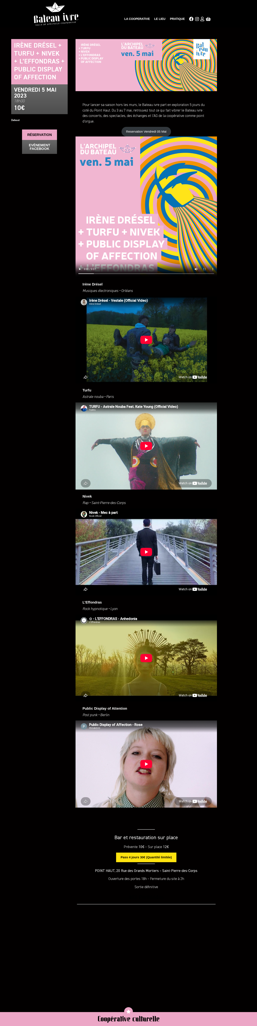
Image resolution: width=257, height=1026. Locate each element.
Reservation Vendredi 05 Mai (146, 131)
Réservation (39, 135)
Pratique (177, 19)
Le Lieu (159, 19)
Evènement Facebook (39, 147)
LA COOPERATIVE (137, 19)
